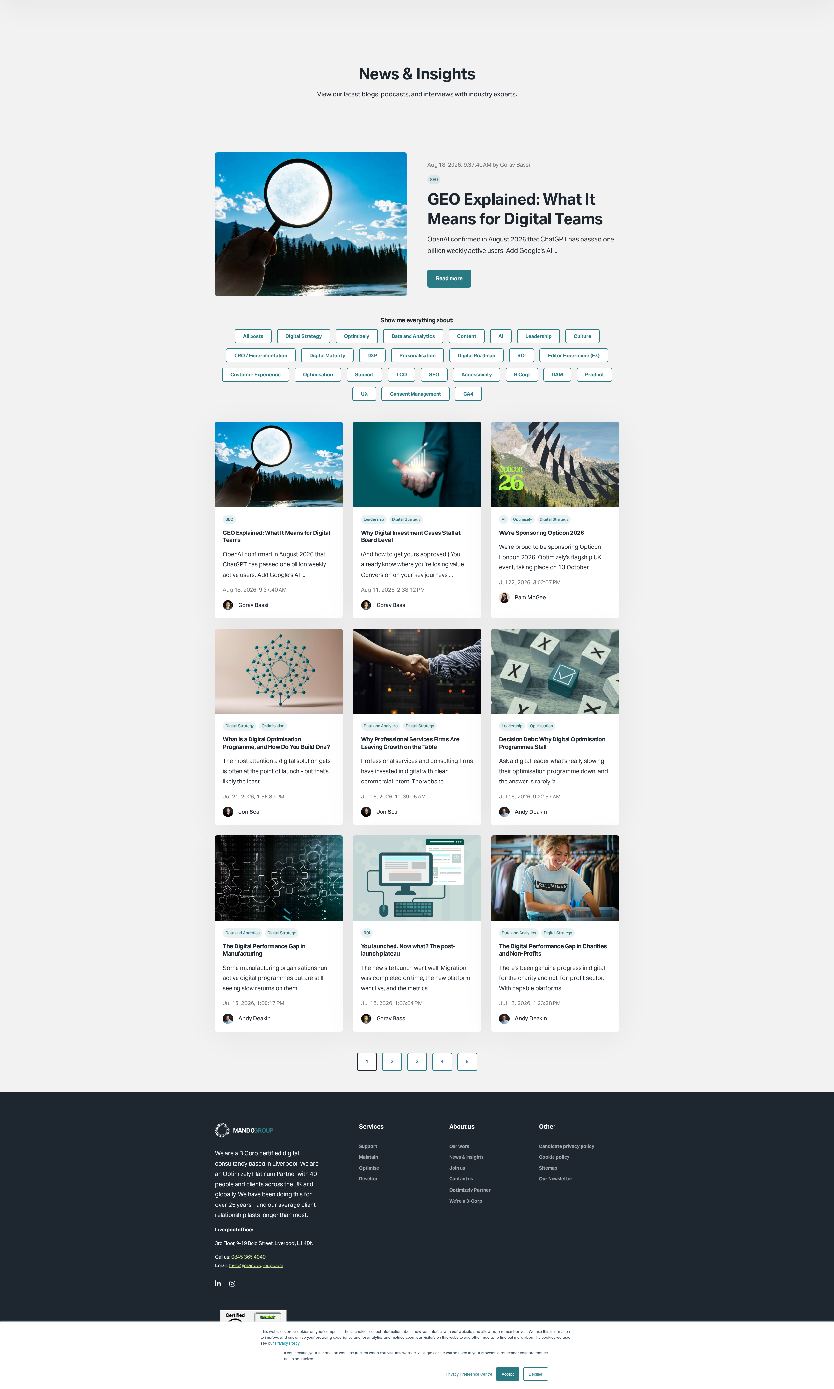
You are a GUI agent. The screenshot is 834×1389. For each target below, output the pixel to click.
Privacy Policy (287, 1343)
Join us (457, 1168)
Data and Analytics (381, 726)
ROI (367, 932)
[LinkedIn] (218, 1283)
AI (503, 519)
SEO (434, 179)
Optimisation (273, 726)
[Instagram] (232, 1283)
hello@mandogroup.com (256, 1265)
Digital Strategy (406, 519)
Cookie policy (554, 1157)
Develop (368, 1179)
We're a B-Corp (465, 1201)
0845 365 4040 (248, 1257)
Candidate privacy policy (566, 1146)
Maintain (368, 1157)
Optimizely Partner (470, 1190)
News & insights (466, 1157)
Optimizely (522, 519)
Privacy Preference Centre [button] (469, 1374)
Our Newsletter (555, 1179)
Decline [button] (535, 1374)
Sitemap (548, 1168)
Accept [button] (508, 1374)
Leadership (374, 519)
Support (368, 1146)
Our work (459, 1146)
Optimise (369, 1168)
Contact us (461, 1179)
